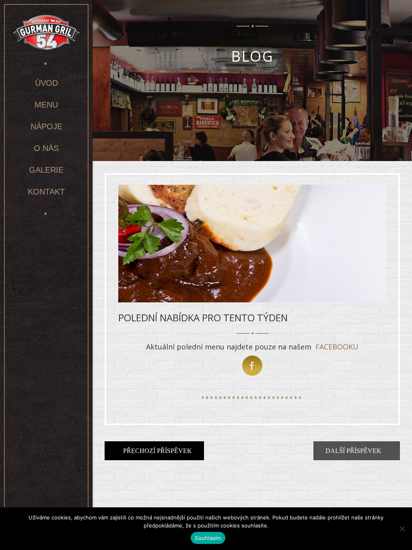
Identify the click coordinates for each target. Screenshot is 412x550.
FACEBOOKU (336, 347)
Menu (46, 104)
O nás (46, 148)
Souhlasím (208, 538)
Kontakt (46, 191)
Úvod (46, 83)
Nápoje (46, 126)
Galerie (46, 169)
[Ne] (402, 529)
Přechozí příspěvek (157, 450)
